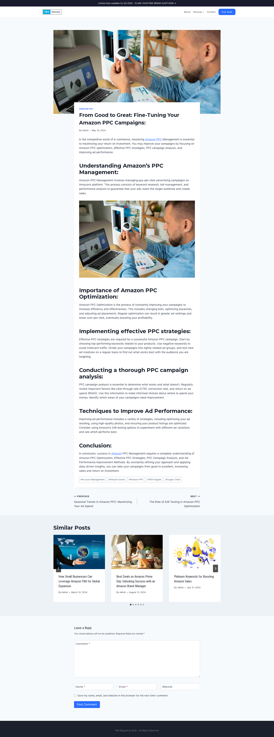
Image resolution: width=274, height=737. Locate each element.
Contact (211, 11)
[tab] (130, 604)
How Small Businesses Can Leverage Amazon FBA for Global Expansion (79, 581)
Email (123, 686)
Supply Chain (172, 479)
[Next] (215, 568)
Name (80, 686)
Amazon (116, 453)
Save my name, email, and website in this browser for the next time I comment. (123, 695)
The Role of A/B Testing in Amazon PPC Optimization (174, 501)
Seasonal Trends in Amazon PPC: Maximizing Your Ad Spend (103, 501)
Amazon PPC (86, 109)
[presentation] (79, 552)
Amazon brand (117, 479)
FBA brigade (154, 479)
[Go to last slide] (58, 568)
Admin (85, 130)
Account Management (93, 479)
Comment (82, 643)
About (187, 11)
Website (167, 686)
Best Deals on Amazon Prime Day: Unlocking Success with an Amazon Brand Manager (135, 581)
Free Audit (227, 11)
